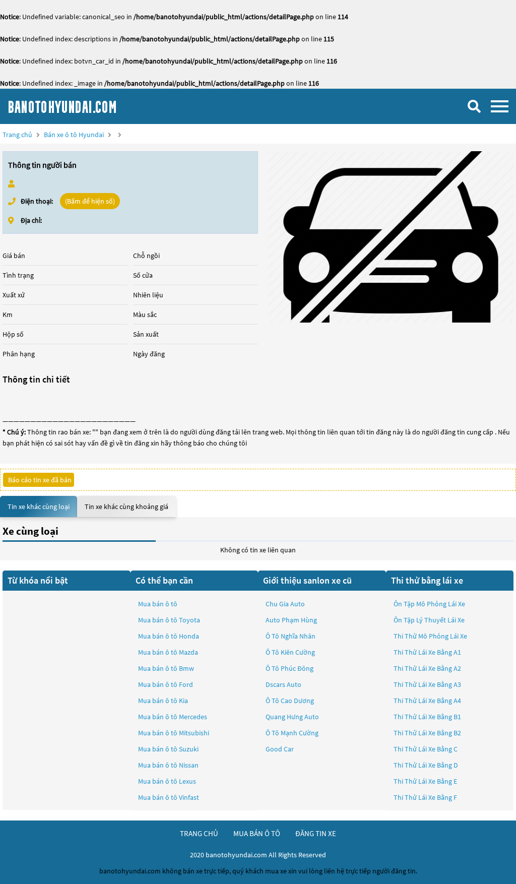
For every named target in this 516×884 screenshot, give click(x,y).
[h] (390, 237)
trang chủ (199, 833)
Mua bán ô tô (157, 603)
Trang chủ (17, 134)
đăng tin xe (315, 833)
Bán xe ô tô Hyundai (74, 134)
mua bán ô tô (256, 833)
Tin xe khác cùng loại (39, 506)
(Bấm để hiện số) (90, 201)
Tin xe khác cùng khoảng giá (126, 506)
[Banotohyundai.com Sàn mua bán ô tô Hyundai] (83, 106)
